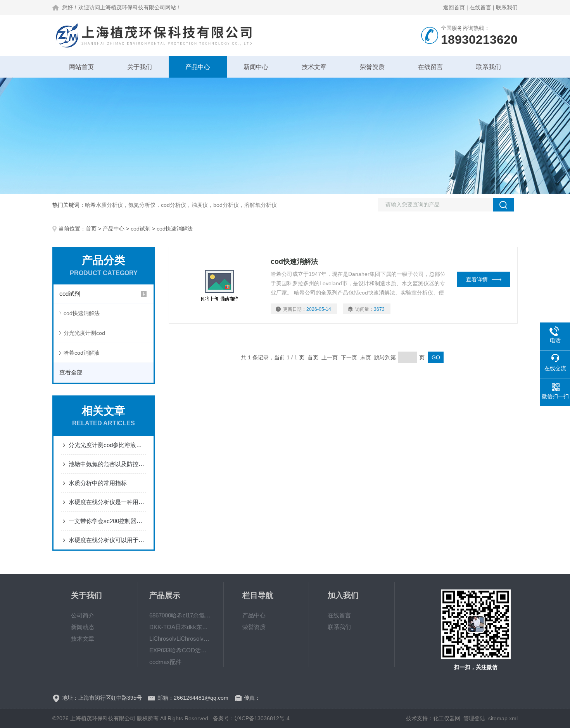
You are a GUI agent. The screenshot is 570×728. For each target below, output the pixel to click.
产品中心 (197, 67)
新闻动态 (82, 627)
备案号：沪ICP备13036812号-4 (251, 718)
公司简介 (82, 615)
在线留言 (480, 7)
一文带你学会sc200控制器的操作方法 (107, 521)
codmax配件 (165, 662)
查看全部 (71, 372)
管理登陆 (474, 718)
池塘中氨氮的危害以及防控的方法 (107, 464)
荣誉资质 (372, 67)
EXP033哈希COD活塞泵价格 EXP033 (180, 650)
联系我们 (507, 7)
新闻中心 (256, 67)
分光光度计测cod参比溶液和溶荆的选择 (107, 445)
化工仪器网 (446, 718)
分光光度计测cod (84, 333)
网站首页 (81, 67)
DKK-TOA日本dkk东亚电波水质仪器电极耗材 (180, 627)
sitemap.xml (503, 718)
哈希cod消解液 (82, 353)
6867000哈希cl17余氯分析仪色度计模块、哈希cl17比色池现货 (180, 615)
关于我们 (139, 67)
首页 (91, 228)
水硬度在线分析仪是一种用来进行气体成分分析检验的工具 (107, 502)
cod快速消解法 (82, 313)
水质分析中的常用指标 (98, 483)
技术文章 (314, 67)
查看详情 (477, 279)
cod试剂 (140, 228)
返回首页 (454, 7)
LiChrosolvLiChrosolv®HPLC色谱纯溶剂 (180, 638)
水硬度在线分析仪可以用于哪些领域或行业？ (107, 540)
